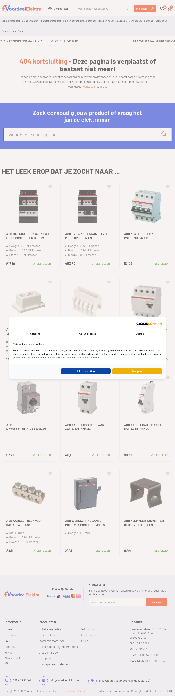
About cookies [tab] (87, 333)
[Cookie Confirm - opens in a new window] (149, 324)
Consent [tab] (35, 333)
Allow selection (86, 371)
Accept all (137, 371)
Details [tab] (140, 333)
